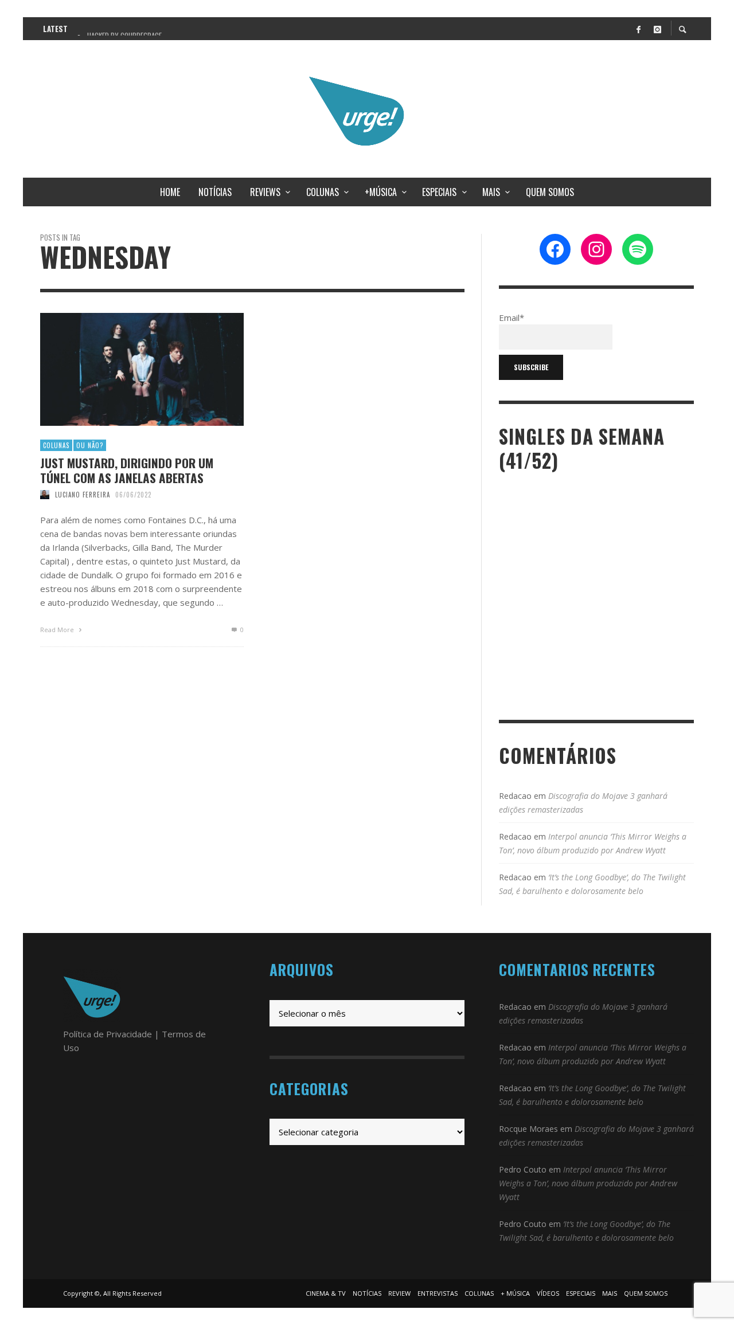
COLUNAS (56, 445)
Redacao (515, 795)
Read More (58, 629)
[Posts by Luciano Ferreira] (44, 494)
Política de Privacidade (107, 1034)
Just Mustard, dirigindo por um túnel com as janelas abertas (126, 470)
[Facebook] (638, 28)
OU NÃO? (89, 445)
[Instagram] (657, 28)
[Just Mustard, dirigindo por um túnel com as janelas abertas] (124, 370)
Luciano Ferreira (82, 494)
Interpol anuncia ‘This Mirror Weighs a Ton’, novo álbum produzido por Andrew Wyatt (588, 1183)
